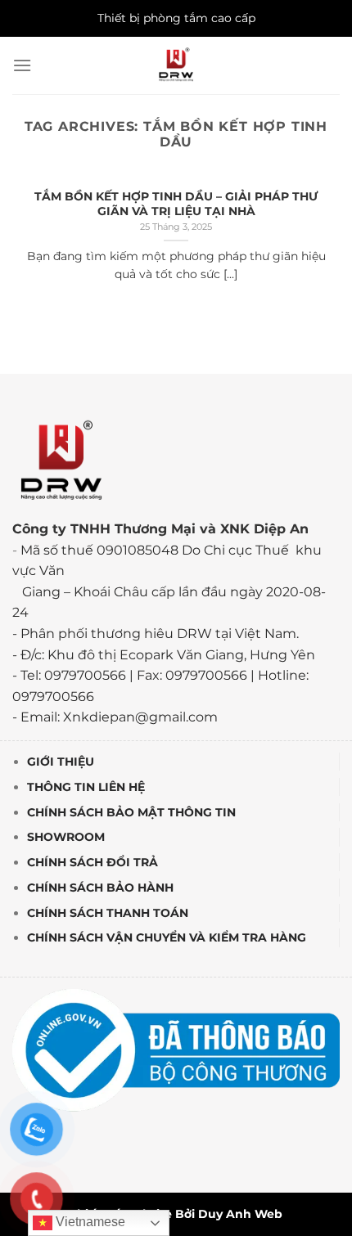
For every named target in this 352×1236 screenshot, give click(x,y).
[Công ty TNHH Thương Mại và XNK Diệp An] (176, 65)
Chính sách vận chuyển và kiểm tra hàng (166, 938)
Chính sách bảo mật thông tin (131, 812)
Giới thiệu (60, 761)
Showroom (66, 836)
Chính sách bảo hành (100, 887)
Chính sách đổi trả (92, 862)
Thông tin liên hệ (86, 787)
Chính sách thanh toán (107, 913)
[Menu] (22, 65)
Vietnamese (88, 1222)
